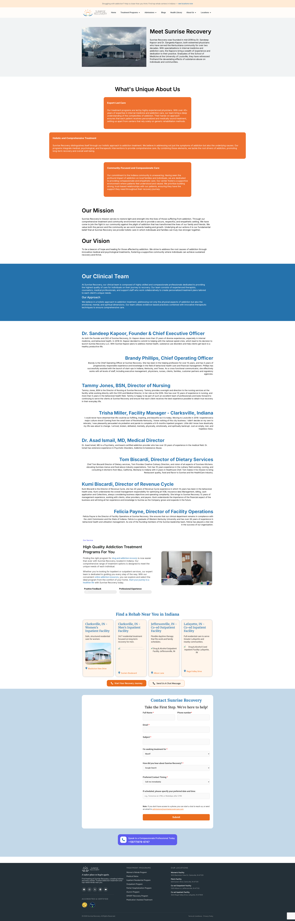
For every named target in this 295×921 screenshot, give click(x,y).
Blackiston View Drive (97, 668)
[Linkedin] (100, 889)
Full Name (148, 713)
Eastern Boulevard (129, 673)
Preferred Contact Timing (155, 777)
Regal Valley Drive (194, 671)
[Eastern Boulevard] (119, 673)
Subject (147, 737)
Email (146, 725)
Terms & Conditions (195, 916)
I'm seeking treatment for (155, 749)
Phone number (184, 713)
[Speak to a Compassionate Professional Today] (123, 840)
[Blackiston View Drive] (86, 668)
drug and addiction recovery (124, 558)
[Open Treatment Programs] (139, 12)
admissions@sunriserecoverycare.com (168, 809)
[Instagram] (89, 889)
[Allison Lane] (152, 673)
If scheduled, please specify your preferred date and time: (169, 791)
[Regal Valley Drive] (185, 671)
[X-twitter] (95, 889)
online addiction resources (107, 577)
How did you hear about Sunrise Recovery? (163, 763)
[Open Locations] (210, 12)
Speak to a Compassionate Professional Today (151, 838)
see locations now (185, 4)
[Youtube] (105, 889)
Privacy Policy (208, 916)
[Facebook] (84, 889)
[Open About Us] (195, 12)
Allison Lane (159, 673)
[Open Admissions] (156, 12)
